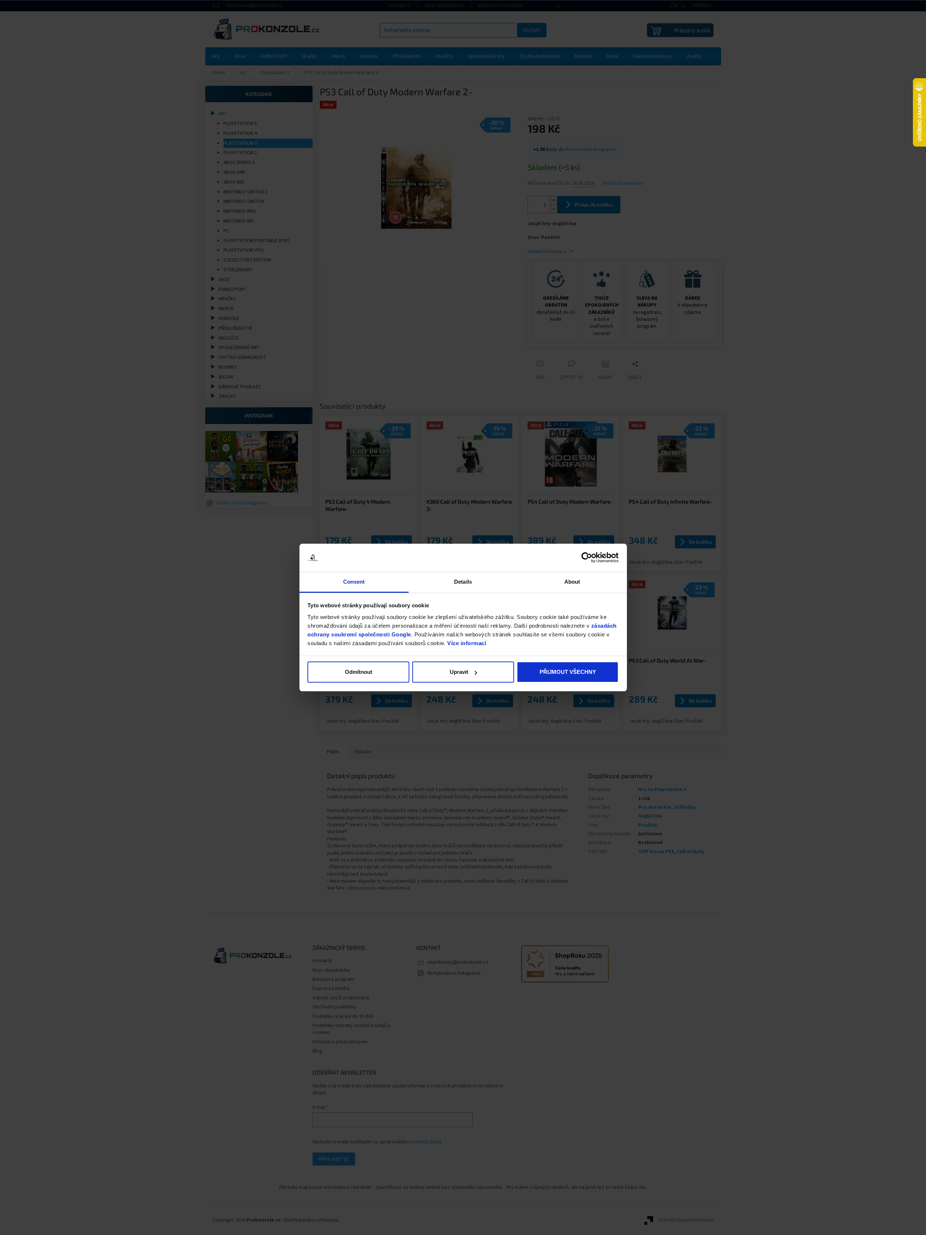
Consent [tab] (354, 582)
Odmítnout (358, 672)
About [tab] (572, 582)
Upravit (459, 672)
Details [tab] (463, 582)
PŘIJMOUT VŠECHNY (568, 672)
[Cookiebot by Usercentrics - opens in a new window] (587, 557)
